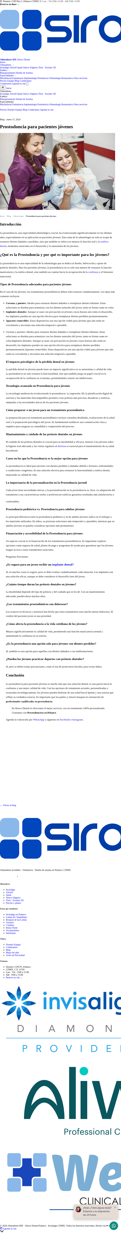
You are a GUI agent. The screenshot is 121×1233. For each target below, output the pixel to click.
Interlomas (11, 933)
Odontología (18, 216)
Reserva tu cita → (14, 977)
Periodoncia (43, 78)
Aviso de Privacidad (15, 955)
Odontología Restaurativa (61, 78)
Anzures (10, 922)
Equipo (10, 81)
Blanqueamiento (7, 73)
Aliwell (13, 67)
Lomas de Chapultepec (16, 917)
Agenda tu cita (19, 83)
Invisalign (4, 67)
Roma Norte (11, 927)
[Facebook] (10, 876)
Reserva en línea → (9, 4)
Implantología (30, 78)
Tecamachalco (12, 930)
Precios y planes (13, 903)
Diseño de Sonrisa (24, 73)
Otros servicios (80, 78)
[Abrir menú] (27, 83)
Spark (20, 67)
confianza (93, 272)
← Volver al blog (8, 805)
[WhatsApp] (25, 876)
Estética (4, 70)
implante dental (62, 564)
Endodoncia (17, 78)
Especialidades (7, 75)
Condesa (10, 925)
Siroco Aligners (30, 67)
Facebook (65, 719)
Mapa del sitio (12, 952)
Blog (17, 81)
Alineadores (6, 65)
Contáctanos (25, 81)
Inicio (2, 62)
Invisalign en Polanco (16, 914)
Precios (3, 81)
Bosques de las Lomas (16, 920)
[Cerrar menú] (3, 87)
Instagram (77, 719)
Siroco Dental (11, 982)
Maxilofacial (6, 78)
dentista (62, 446)
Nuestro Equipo (14, 109)
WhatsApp (38, 719)
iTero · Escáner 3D (47, 67)
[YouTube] (17, 876)
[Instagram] (3, 876)
